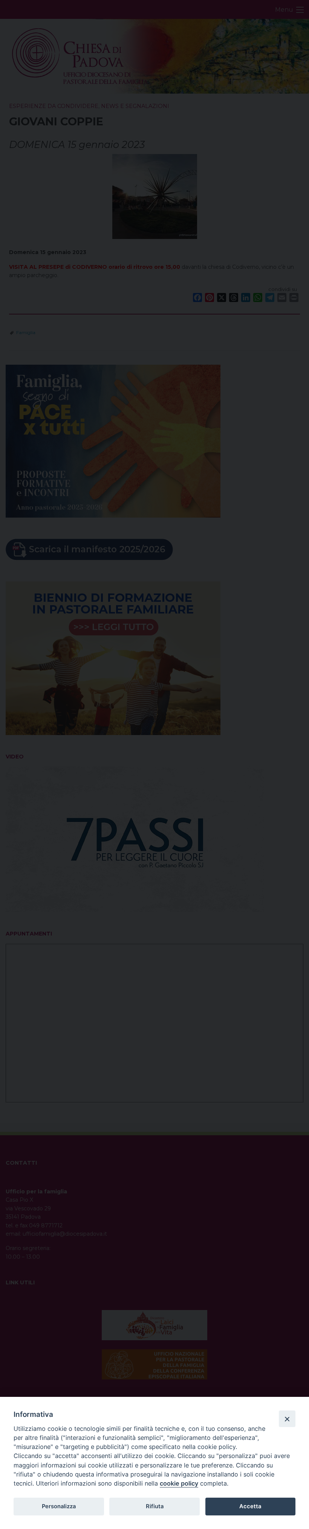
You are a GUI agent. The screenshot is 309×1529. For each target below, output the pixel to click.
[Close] (287, 1418)
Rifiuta (155, 1506)
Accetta (250, 1506)
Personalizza (59, 1506)
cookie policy (179, 1483)
